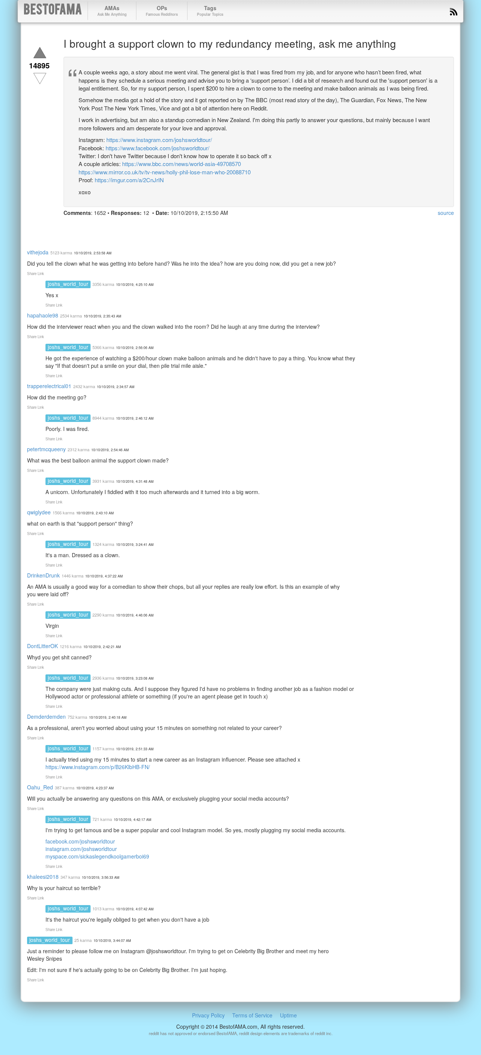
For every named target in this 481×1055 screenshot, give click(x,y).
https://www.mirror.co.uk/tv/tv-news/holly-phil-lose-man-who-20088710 (165, 172)
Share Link (35, 273)
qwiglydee (39, 512)
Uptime (288, 1015)
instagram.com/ (63, 848)
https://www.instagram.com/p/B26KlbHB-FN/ (97, 767)
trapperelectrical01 (49, 386)
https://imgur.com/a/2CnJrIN (129, 180)
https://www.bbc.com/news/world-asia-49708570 (181, 164)
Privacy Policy (208, 1015)
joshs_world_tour (68, 283)
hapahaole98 (42, 315)
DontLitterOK (42, 646)
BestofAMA (53, 11)
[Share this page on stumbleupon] (124, 227)
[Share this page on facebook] (70, 227)
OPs (162, 10)
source (446, 212)
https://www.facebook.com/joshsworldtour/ (157, 148)
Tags (210, 10)
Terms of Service (252, 1015)
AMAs (112, 10)
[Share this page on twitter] (84, 227)
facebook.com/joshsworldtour (80, 841)
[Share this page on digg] (138, 227)
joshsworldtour (99, 848)
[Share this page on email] (151, 227)
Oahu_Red (40, 787)
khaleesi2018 (43, 876)
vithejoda (37, 252)
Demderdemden (46, 716)
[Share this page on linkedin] (111, 227)
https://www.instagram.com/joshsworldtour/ (159, 140)
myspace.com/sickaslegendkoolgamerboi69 (97, 856)
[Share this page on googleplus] (97, 227)
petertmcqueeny (46, 449)
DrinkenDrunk (43, 575)
